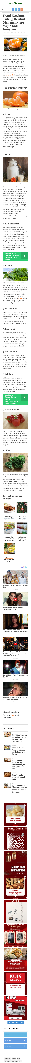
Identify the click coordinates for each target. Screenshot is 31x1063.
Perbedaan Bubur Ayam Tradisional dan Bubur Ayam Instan (18, 751)
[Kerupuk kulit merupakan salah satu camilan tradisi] (15, 814)
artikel (14, 1058)
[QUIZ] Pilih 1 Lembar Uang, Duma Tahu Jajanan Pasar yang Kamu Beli (19, 764)
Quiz (13, 732)
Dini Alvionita (15, 32)
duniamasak (9, 75)
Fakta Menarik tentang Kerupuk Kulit (18, 777)
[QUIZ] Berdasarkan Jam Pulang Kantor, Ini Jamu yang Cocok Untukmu (19, 738)
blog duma (7, 1061)
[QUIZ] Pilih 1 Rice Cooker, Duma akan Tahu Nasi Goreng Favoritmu (19, 789)
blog (18, 1058)
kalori (20, 298)
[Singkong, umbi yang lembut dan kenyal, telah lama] (15, 887)
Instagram (8, 1046)
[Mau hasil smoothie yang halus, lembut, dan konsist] (15, 935)
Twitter (7, 1034)
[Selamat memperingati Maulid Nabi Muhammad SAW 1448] (15, 863)
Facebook (8, 1040)
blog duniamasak (16, 1061)
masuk (13, 715)
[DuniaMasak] (15, 3)
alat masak (8, 1058)
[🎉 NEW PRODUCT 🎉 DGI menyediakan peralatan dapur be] (15, 1008)
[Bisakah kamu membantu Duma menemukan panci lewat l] (15, 838)
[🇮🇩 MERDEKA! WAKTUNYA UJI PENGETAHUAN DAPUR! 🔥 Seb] (15, 911)
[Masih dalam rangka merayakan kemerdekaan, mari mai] (15, 983)
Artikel (23, 32)
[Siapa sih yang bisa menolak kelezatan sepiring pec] (15, 959)
